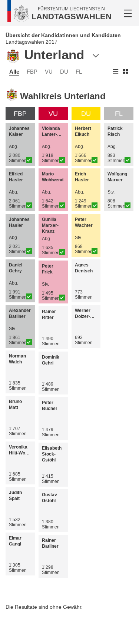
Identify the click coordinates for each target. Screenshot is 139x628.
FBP (32, 71)
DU (64, 71)
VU (49, 71)
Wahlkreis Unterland (63, 96)
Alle (14, 71)
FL (79, 71)
